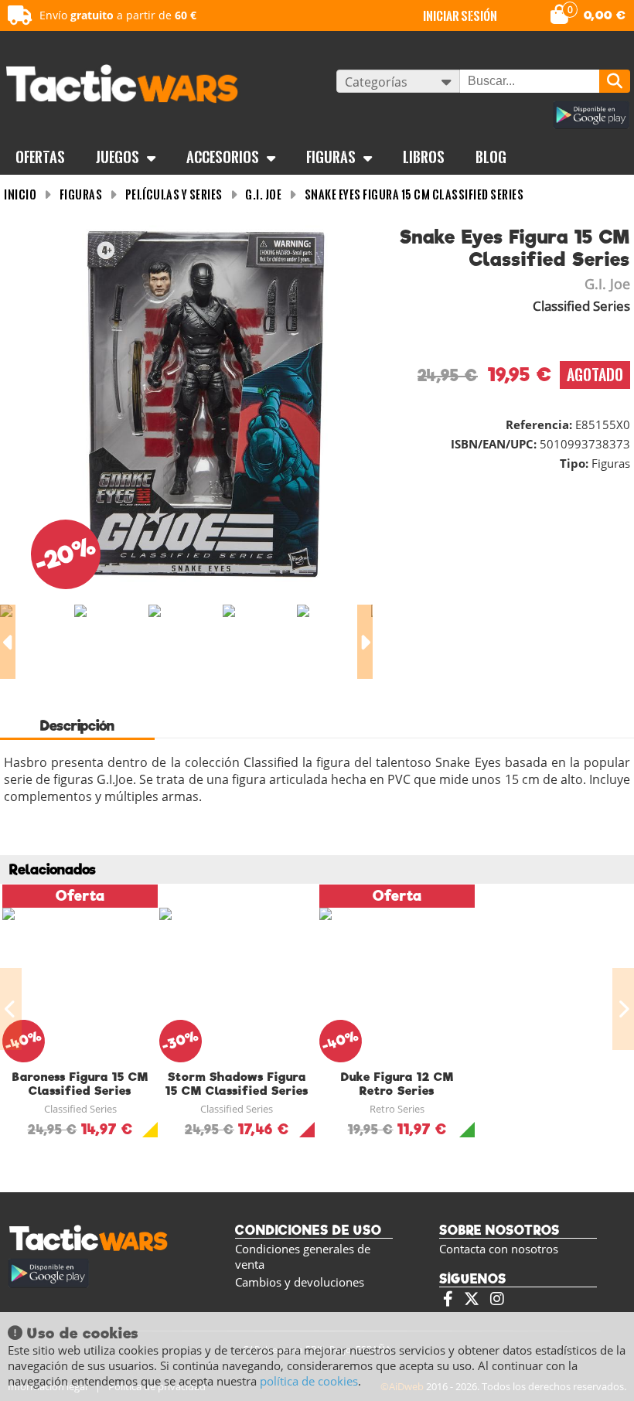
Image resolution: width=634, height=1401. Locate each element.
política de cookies (309, 1381)
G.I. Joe (263, 194)
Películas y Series (174, 194)
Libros (424, 157)
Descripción (77, 726)
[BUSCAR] (614, 81)
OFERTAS (40, 157)
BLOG (491, 157)
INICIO (20, 194)
